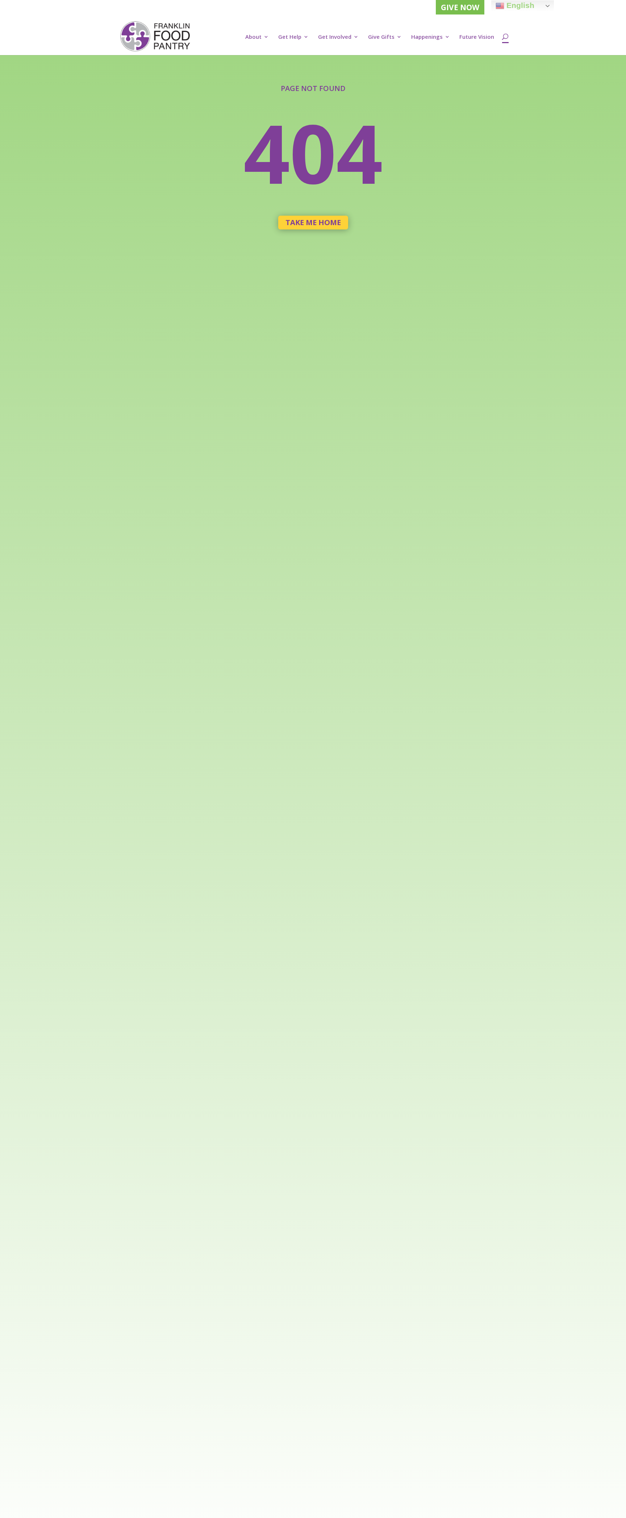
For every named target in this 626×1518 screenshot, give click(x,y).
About (253, 37)
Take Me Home (313, 222)
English (519, 5)
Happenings (427, 37)
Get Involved (334, 37)
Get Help (289, 37)
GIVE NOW (460, 7)
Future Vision (476, 37)
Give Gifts (381, 37)
